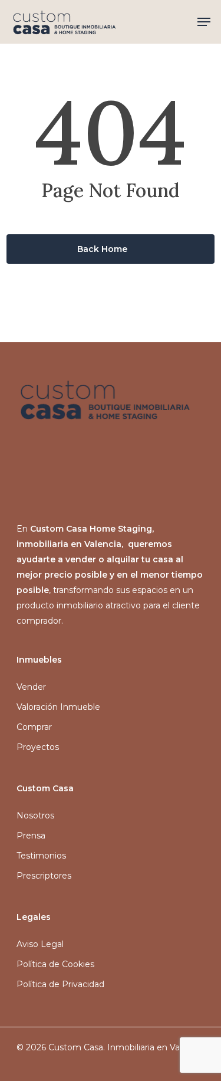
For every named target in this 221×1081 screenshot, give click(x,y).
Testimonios (41, 855)
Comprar (34, 727)
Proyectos (38, 747)
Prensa (31, 835)
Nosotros (35, 815)
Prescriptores (44, 875)
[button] (203, 22)
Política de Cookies (55, 964)
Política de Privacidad (60, 984)
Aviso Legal (40, 944)
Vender (31, 687)
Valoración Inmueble (58, 707)
